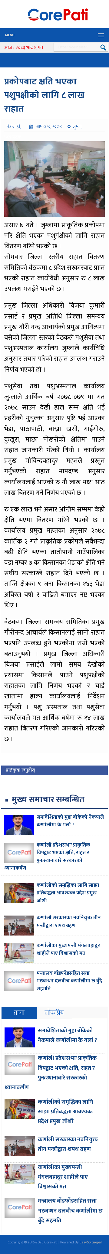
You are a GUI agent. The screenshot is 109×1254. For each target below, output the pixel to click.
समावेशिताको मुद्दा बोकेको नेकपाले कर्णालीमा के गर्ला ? (70, 821)
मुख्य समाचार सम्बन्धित (48, 799)
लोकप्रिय (54, 1012)
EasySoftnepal (91, 1242)
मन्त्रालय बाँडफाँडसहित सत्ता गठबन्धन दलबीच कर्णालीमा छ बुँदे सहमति (69, 981)
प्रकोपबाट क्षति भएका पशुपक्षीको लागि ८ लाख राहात (44, 95)
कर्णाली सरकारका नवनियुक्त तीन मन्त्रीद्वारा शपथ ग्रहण (69, 921)
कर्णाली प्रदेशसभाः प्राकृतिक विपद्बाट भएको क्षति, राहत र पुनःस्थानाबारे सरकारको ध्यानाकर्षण (47, 857)
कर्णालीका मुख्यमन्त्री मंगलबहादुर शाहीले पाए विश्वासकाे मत (68, 949)
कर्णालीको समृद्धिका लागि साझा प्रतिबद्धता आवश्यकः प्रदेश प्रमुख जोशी (68, 893)
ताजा (19, 1012)
